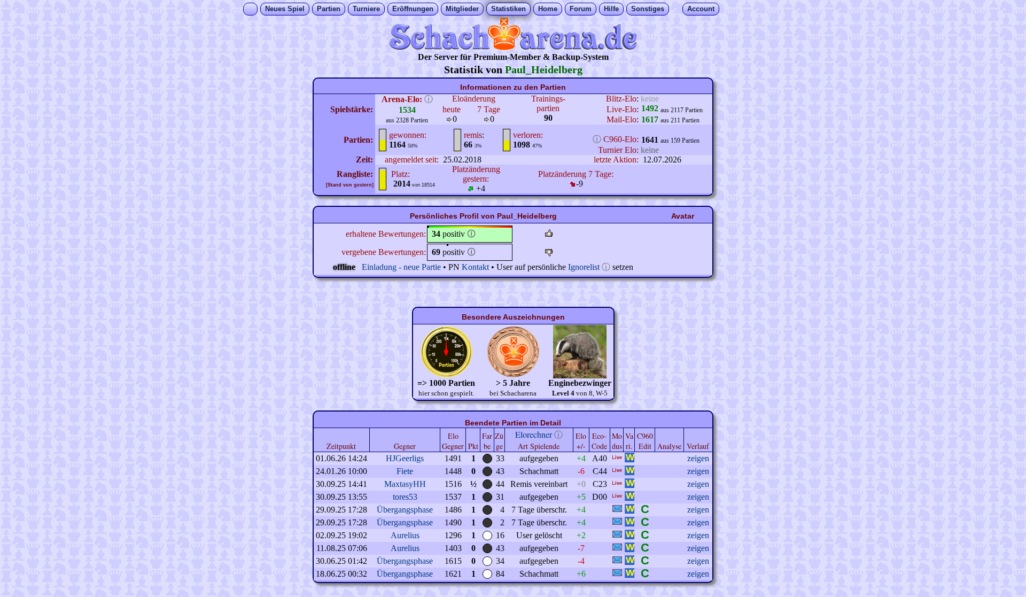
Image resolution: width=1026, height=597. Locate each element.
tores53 (405, 496)
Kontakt (475, 267)
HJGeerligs (405, 458)
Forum (581, 9)
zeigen (698, 458)
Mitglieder (462, 9)
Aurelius (405, 535)
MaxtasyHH (405, 484)
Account (700, 9)
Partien (328, 9)
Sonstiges (647, 9)
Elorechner (533, 434)
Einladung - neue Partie (401, 267)
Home (547, 9)
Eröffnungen (412, 9)
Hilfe (611, 9)
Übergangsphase (405, 509)
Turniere (366, 9)
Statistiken (508, 9)
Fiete (405, 471)
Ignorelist (584, 267)
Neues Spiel (285, 9)
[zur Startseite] (513, 47)
